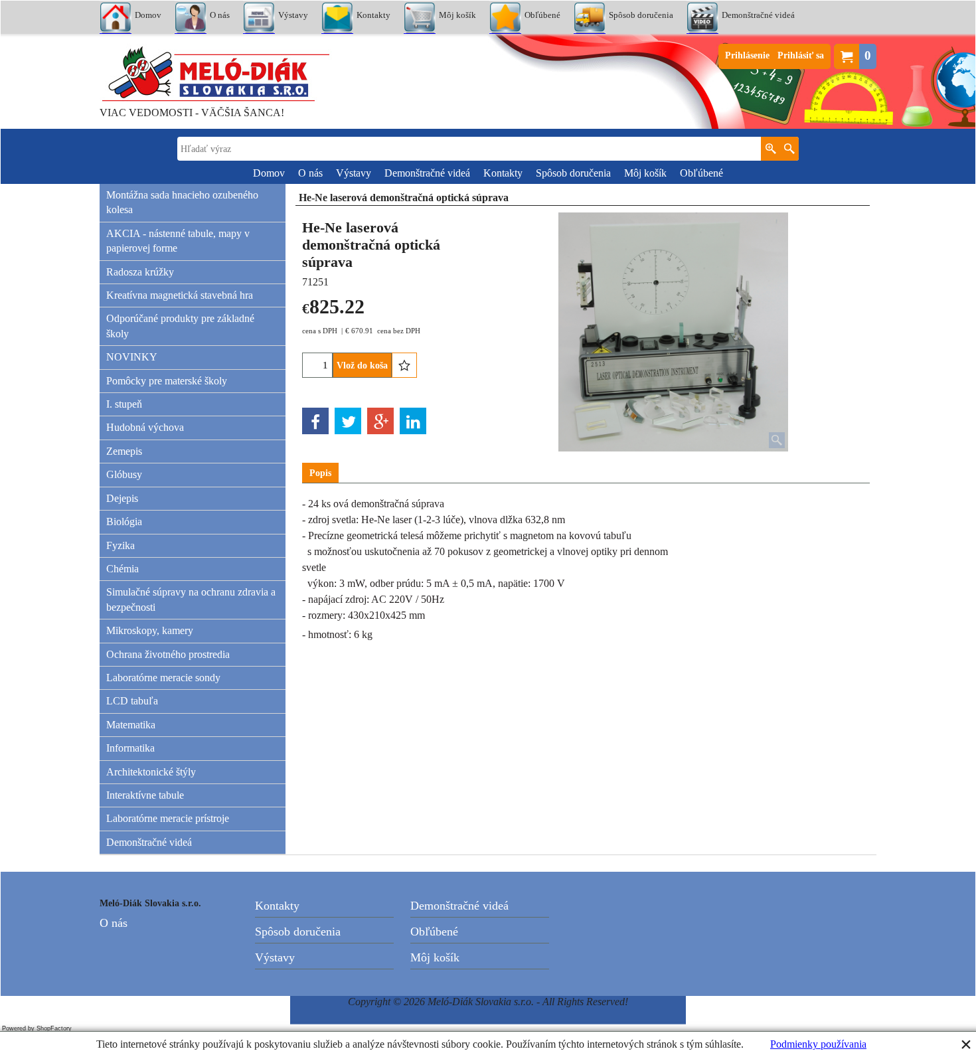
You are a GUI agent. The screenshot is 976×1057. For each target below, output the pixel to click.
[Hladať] (789, 149)
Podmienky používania (818, 1044)
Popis (320, 473)
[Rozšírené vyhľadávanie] (770, 149)
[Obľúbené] (404, 365)
